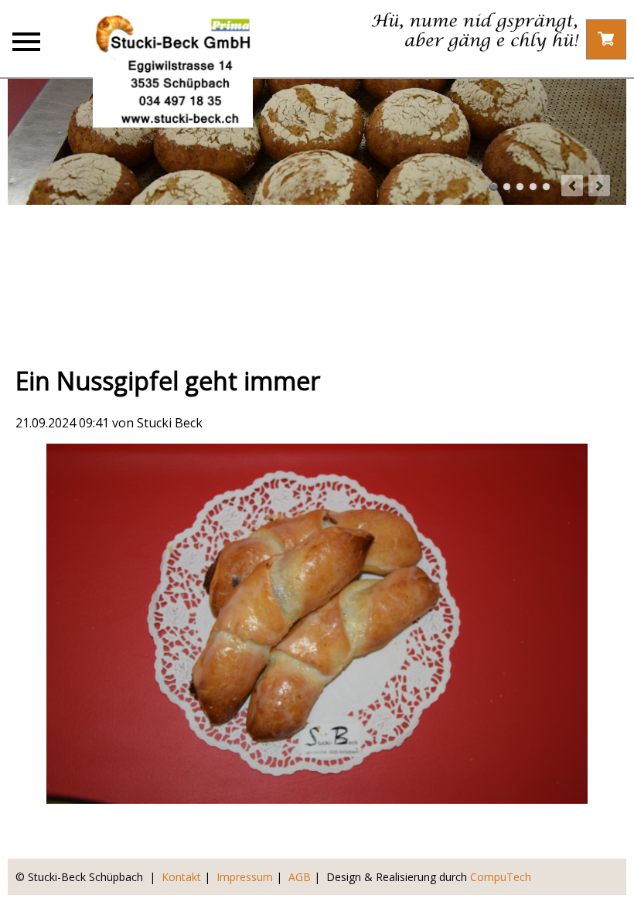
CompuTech (500, 876)
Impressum (244, 876)
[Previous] (572, 185)
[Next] (599, 185)
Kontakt (181, 876)
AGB (299, 876)
